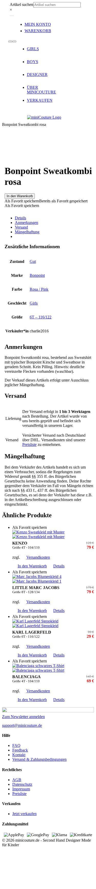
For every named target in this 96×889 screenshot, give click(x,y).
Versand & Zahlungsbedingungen (39, 759)
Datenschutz (22, 784)
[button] (46, 201)
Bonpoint (37, 275)
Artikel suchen (21, 4)
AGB (16, 780)
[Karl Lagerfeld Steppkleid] (53, 623)
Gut (33, 261)
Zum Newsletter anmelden (23, 716)
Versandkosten (38, 557)
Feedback (20, 750)
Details (59, 566)
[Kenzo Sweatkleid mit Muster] (53, 534)
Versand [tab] (21, 227)
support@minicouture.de (22, 725)
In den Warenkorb (20, 196)
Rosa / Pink (39, 289)
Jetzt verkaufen (24, 814)
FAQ (16, 745)
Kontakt (18, 755)
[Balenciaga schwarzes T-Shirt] (53, 668)
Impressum (21, 789)
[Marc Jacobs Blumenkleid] (53, 579)
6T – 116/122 (40, 317)
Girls (34, 303)
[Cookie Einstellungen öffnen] (40, 884)
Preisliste (29, 444)
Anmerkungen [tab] (26, 222)
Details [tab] (20, 218)
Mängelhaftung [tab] (27, 232)
